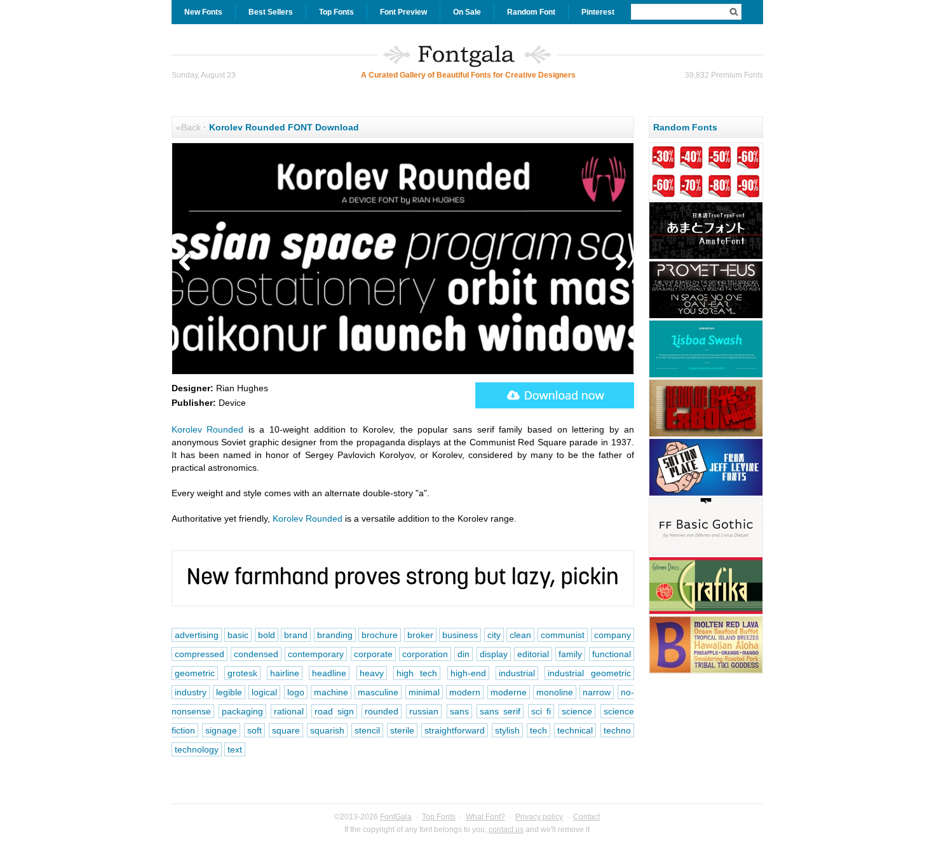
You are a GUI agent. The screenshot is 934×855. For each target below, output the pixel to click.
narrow (597, 692)
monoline (554, 692)
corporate (373, 654)
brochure (380, 635)
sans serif (500, 711)
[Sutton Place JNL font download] (706, 494)
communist (563, 635)
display (494, 654)
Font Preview (403, 12)
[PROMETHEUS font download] (706, 317)
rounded (381, 711)
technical (575, 730)
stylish (507, 730)
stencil (367, 730)
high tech (416, 673)
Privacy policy (539, 816)
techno (617, 730)
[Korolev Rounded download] (554, 395)
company (612, 635)
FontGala (396, 816)
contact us (506, 829)
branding (335, 635)
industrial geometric (589, 673)
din (463, 654)
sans (459, 711)
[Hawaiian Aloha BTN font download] (706, 672)
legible (229, 692)
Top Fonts (336, 12)
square (286, 730)
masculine (378, 692)
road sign (334, 711)
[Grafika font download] (706, 613)
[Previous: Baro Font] (187, 262)
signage (221, 730)
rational (289, 711)
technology (197, 749)
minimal (424, 692)
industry (190, 692)
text (234, 749)
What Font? (485, 816)
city (494, 635)
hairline (284, 673)
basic (237, 635)
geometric (195, 673)
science (577, 711)
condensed (256, 654)
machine (331, 692)
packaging (242, 711)
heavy (372, 673)
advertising (197, 635)
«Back (188, 127)
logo (295, 692)
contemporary (316, 654)
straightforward (454, 730)
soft (254, 730)
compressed (199, 654)
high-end (468, 673)
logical (264, 692)
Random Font (531, 12)
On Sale (467, 12)
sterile (402, 730)
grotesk (242, 673)
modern (464, 692)
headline (329, 673)
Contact (586, 816)
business (460, 635)
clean (520, 635)
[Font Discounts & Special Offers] (706, 198)
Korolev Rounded (208, 429)
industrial (517, 673)
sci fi (541, 711)
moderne (509, 692)
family (570, 654)
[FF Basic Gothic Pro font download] (706, 553)
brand (296, 635)
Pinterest (597, 12)
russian (423, 711)
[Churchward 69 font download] (706, 435)
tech (538, 730)
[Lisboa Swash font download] (706, 376)
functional (611, 654)
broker (420, 635)
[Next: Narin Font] (618, 262)
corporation (425, 654)
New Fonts (203, 12)
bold (266, 635)
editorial (533, 654)
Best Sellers (270, 12)
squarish (327, 730)
